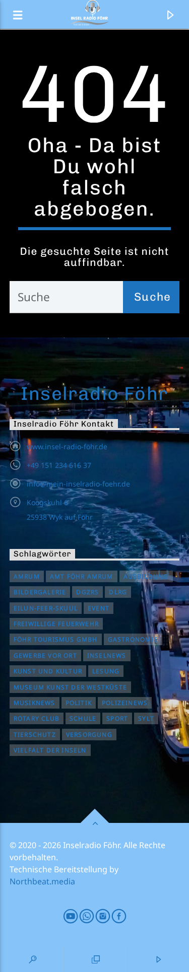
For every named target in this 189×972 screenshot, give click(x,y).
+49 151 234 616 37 (59, 465)
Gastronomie (133, 639)
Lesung (105, 671)
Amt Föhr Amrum (81, 576)
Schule (83, 718)
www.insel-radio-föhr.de (67, 446)
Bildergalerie (40, 592)
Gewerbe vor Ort (45, 655)
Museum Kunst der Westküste (70, 687)
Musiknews (34, 703)
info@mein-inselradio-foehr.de (78, 484)
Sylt (146, 718)
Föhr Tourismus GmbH (56, 639)
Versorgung (89, 734)
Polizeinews (125, 703)
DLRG (118, 592)
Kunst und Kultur (48, 671)
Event (98, 608)
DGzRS (87, 592)
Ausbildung (146, 576)
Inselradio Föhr (94, 393)
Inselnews (107, 655)
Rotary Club (36, 718)
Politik (79, 703)
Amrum (27, 576)
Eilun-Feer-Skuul (46, 608)
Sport (117, 718)
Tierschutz (35, 734)
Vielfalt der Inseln (50, 750)
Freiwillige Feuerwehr (56, 623)
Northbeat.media (42, 881)
